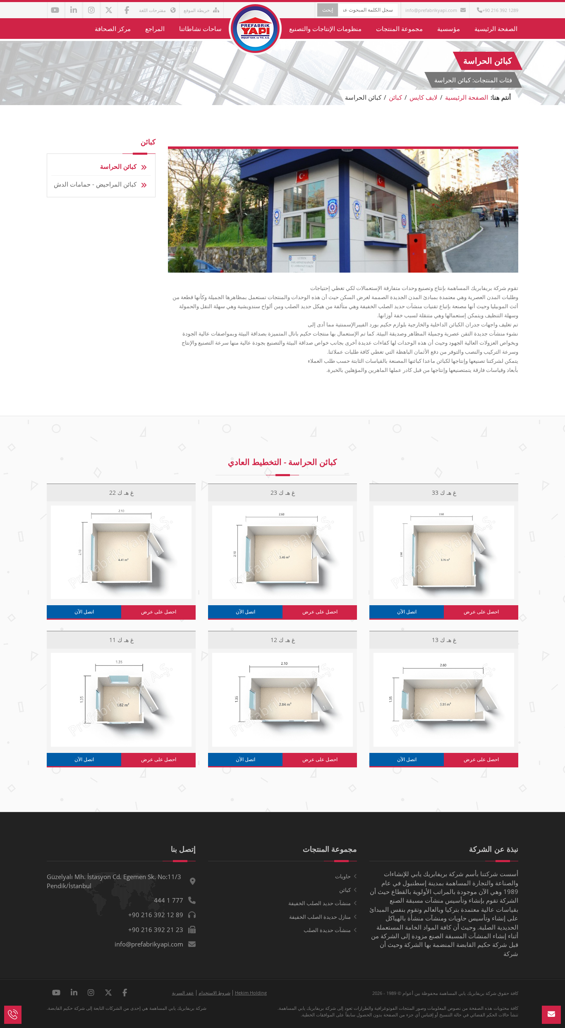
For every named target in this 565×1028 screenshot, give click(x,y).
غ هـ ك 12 (283, 640)
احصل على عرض (481, 611)
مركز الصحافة (113, 28)
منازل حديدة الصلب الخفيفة (320, 916)
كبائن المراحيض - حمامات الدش (95, 184)
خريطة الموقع (197, 10)
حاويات (343, 876)
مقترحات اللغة (153, 10)
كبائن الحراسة (118, 166)
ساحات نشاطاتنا (200, 28)
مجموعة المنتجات (399, 28)
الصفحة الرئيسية (495, 28)
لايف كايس (423, 97)
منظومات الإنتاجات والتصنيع (325, 28)
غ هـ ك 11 (121, 640)
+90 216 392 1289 (500, 10)
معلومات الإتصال (200, 49)
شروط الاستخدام (214, 993)
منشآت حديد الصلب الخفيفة (319, 903)
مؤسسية (448, 28)
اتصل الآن (407, 611)
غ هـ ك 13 (444, 640)
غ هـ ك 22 (121, 492)
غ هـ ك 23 (283, 492)
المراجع (155, 28)
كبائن (395, 97)
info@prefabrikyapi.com (431, 10)
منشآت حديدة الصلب (327, 930)
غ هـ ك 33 (444, 492)
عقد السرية (183, 993)
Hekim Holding (251, 993)
